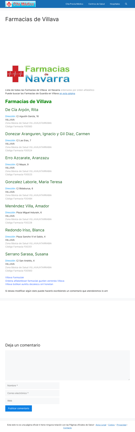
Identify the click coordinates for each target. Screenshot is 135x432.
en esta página (67, 93)
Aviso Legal (101, 425)
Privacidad (121, 425)
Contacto (67, 428)
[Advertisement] (67, 40)
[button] (126, 4)
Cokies (111, 425)
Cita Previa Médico (74, 4)
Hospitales (115, 4)
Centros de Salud (96, 4)
